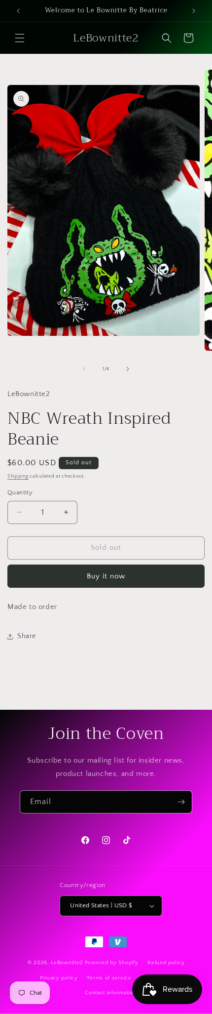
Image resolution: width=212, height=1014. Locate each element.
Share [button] (26, 636)
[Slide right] (128, 369)
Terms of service (109, 978)
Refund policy (165, 963)
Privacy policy (59, 978)
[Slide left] (84, 369)
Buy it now (106, 576)
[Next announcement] (194, 11)
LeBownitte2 (67, 963)
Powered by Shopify (112, 963)
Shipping (18, 476)
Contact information (110, 993)
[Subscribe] (181, 801)
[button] (20, 38)
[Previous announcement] (18, 11)
